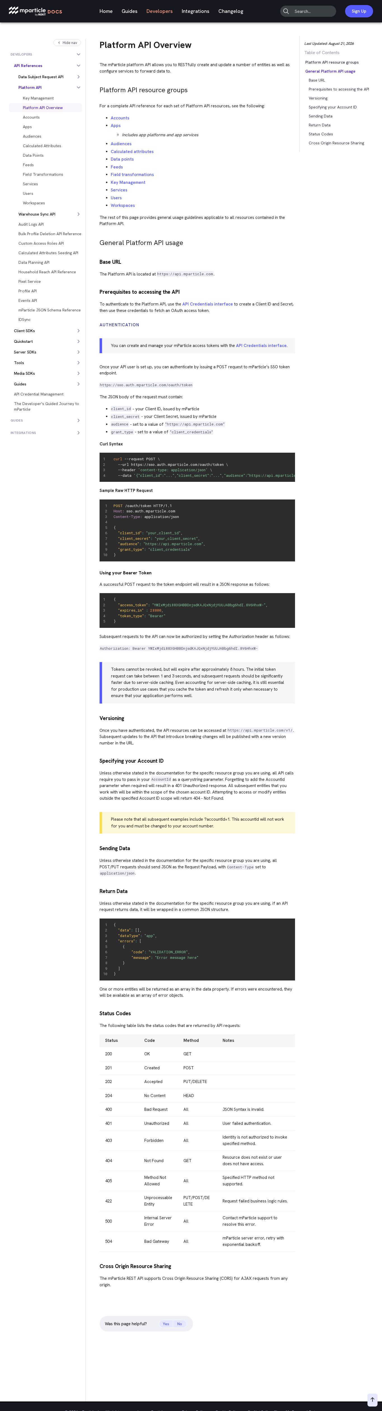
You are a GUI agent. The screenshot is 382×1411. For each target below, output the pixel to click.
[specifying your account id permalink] (97, 760)
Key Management (128, 182)
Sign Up (359, 11)
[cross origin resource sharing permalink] (97, 1265)
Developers (160, 11)
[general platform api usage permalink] (97, 241)
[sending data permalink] (97, 847)
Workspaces (123, 205)
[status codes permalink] (97, 1012)
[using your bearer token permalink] (97, 572)
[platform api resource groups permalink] (97, 88)
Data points (122, 159)
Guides (130, 11)
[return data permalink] (97, 890)
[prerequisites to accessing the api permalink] (97, 291)
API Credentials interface (207, 304)
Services (119, 190)
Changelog (230, 11)
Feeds (117, 167)
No (179, 1323)
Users (116, 198)
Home (106, 11)
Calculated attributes (132, 151)
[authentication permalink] (97, 325)
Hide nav (70, 42)
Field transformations (132, 174)
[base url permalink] (97, 261)
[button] (317, 71)
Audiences (121, 144)
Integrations (195, 11)
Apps (116, 125)
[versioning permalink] (97, 717)
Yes (166, 1323)
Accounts (120, 118)
